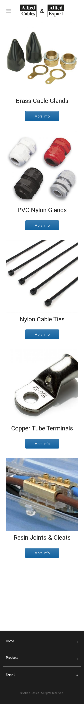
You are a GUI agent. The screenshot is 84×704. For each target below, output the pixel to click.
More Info (42, 116)
